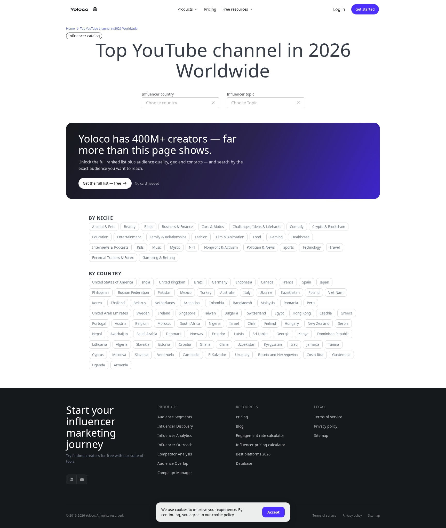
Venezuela (165, 354)
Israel (234, 323)
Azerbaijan (119, 334)
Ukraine (265, 292)
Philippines (100, 292)
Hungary (292, 323)
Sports (288, 247)
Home (70, 28)
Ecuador (218, 334)
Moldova (119, 354)
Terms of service (328, 416)
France (287, 282)
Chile (252, 323)
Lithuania (99, 344)
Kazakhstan (290, 292)
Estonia (164, 344)
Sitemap (321, 435)
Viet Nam (336, 292)
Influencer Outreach (175, 444)
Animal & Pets (103, 226)
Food (257, 237)
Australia (227, 292)
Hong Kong (302, 313)
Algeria (122, 344)
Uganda (98, 365)
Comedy (297, 226)
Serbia (343, 323)
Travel (335, 247)
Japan (324, 282)
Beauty (130, 226)
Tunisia (333, 344)
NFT (192, 247)
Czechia (326, 313)
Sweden (143, 313)
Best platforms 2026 (253, 454)
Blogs (148, 226)
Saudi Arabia (147, 334)
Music (156, 247)
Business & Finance (177, 226)
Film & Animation (230, 237)
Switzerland (256, 313)
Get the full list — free (102, 183)
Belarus (139, 303)
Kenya (303, 334)
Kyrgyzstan (273, 344)
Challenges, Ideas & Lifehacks (257, 226)
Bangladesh (242, 303)
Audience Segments (174, 416)
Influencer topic (240, 94)
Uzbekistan (246, 344)
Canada (267, 282)
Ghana (205, 344)
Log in (339, 9)
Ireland (164, 313)
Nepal (97, 334)
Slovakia (142, 344)
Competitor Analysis (174, 454)
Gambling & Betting (158, 257)
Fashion (201, 237)
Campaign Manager (174, 472)
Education (100, 237)
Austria (120, 323)
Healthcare (300, 237)
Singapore (187, 313)
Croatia (185, 344)
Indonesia (244, 282)
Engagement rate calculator (260, 435)
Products (185, 9)
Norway (196, 334)
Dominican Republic (333, 334)
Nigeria (215, 323)
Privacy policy (325, 426)
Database (244, 463)
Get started (365, 9)
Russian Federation (133, 292)
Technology (311, 247)
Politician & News (261, 247)
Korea (97, 303)
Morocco (164, 323)
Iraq (294, 344)
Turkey (205, 292)
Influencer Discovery (175, 426)
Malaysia (268, 303)
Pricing (210, 9)
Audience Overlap (172, 463)
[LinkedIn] (71, 479)
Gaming (276, 237)
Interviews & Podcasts (110, 247)
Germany (219, 282)
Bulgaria (231, 313)
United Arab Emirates (110, 313)
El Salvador (217, 354)
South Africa (190, 323)
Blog (240, 426)
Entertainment (129, 237)
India (146, 282)
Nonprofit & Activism (221, 247)
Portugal (99, 323)
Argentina (192, 303)
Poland (314, 292)
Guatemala (341, 354)
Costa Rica (315, 354)
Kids (140, 247)
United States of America (112, 282)
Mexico (186, 292)
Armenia (121, 365)
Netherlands (165, 303)
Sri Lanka (260, 334)
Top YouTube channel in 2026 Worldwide (109, 28)
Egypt (279, 313)
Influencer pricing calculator (260, 444)
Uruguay (242, 354)
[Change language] (95, 9)
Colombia (216, 303)
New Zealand (318, 323)
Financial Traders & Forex (113, 257)
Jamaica (312, 344)
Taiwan (210, 313)
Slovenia (141, 354)
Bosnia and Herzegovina (278, 354)
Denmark (173, 334)
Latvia (239, 334)
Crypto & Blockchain (328, 226)
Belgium (142, 323)
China (224, 344)
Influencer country (158, 94)
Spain (306, 282)
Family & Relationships (168, 237)
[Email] (82, 479)
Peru (311, 303)
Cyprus (97, 354)
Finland (270, 323)
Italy (247, 292)
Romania (291, 303)
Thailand (118, 303)
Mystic (175, 247)
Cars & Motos (213, 226)
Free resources (235, 9)
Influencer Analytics (174, 435)
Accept (273, 512)
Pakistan (164, 292)
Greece (347, 313)
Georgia (283, 334)
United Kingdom (172, 282)
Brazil (198, 282)
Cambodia (191, 354)
